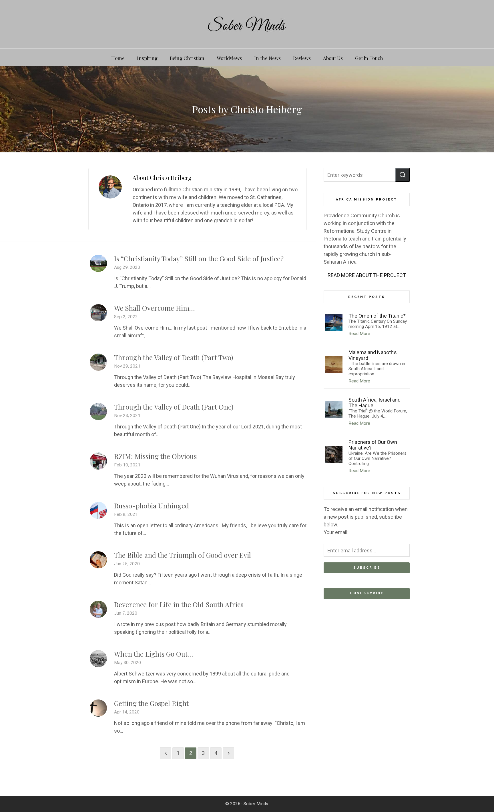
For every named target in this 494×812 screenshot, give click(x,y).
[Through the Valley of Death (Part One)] (98, 412)
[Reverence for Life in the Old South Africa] (98, 609)
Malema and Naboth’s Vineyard (372, 355)
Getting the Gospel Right (151, 703)
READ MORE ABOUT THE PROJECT (367, 275)
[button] (402, 175)
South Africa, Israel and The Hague (374, 402)
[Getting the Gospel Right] (98, 708)
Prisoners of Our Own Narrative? (372, 445)
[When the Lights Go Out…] (98, 659)
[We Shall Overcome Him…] (98, 313)
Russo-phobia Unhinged (151, 505)
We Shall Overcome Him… (154, 307)
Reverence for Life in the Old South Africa (179, 604)
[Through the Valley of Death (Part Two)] (98, 362)
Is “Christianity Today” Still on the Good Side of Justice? (199, 258)
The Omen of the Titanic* (377, 316)
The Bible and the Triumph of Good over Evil (182, 555)
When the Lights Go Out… (153, 653)
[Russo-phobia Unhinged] (98, 510)
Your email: (336, 532)
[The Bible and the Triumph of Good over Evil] (98, 560)
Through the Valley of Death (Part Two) (173, 357)
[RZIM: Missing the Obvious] (98, 461)
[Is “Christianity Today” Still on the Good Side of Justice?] (98, 263)
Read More (359, 333)
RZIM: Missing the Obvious (155, 456)
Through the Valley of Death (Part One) (173, 406)
